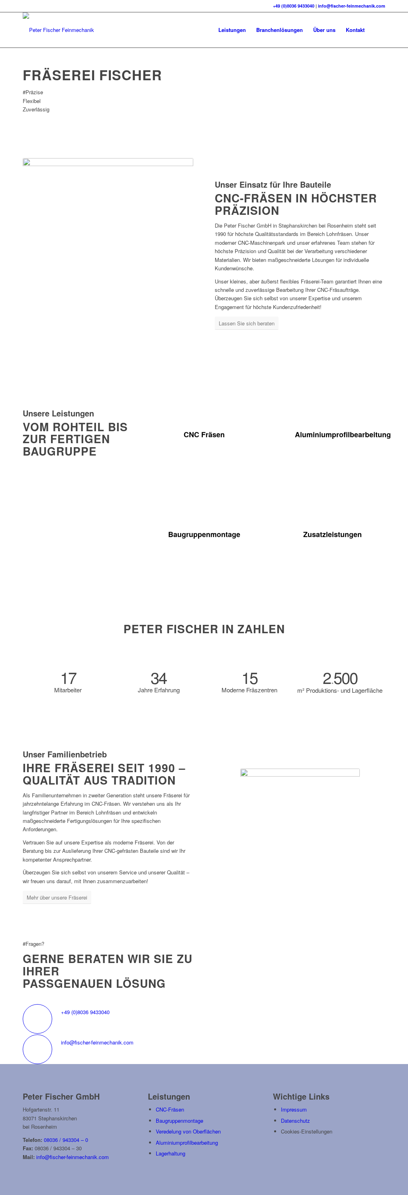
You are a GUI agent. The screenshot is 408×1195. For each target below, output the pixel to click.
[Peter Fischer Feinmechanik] (58, 30)
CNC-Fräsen (170, 1109)
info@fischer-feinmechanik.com (351, 6)
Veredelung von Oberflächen (188, 1131)
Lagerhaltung (170, 1153)
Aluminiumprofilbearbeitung (187, 1142)
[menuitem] (232, 30)
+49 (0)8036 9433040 (293, 6)
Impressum (294, 1109)
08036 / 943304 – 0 (66, 1139)
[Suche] (377, 30)
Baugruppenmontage (179, 1120)
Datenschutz (295, 1120)
